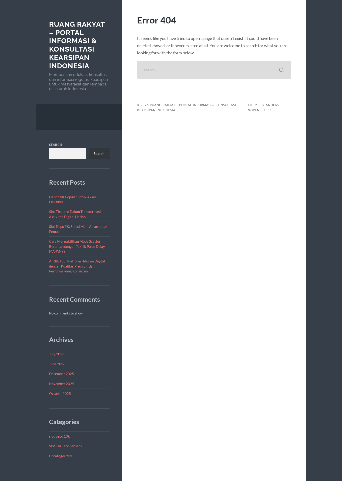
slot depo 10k (59, 436)
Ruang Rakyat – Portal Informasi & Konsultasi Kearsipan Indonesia (77, 45)
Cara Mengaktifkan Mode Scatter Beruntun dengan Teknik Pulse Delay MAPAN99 (77, 246)
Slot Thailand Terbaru (65, 446)
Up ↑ (268, 110)
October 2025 (60, 393)
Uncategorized (60, 456)
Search (55, 145)
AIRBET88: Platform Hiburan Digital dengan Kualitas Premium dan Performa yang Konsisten (77, 266)
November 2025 (61, 384)
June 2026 (57, 364)
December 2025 (61, 374)
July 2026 (56, 354)
